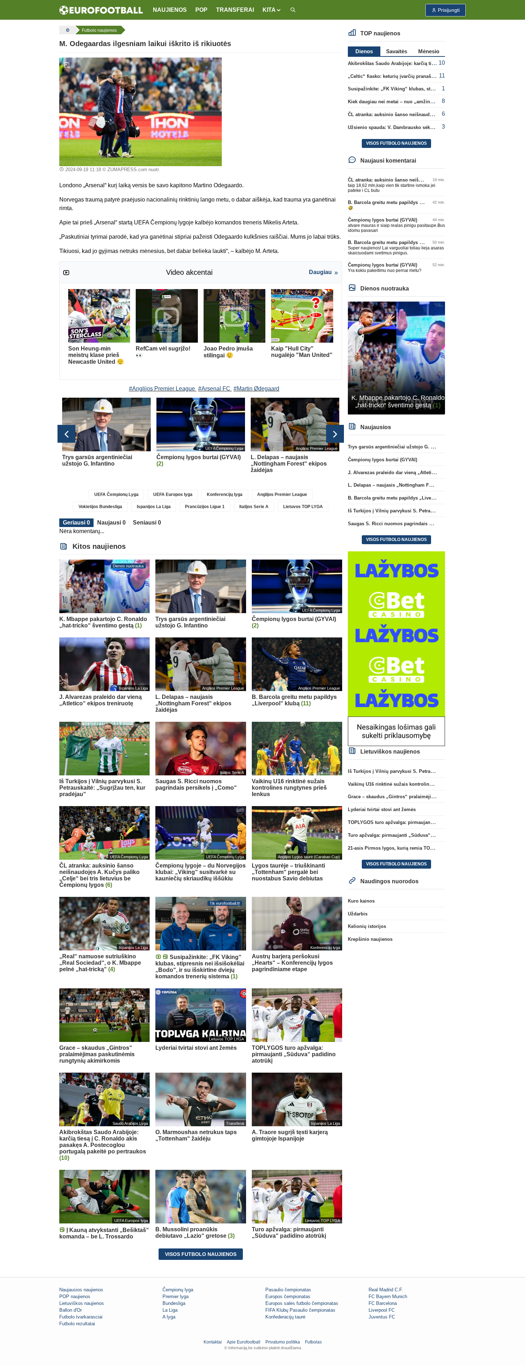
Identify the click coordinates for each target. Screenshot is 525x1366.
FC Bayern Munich (388, 1296)
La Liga (170, 1310)
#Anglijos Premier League (162, 389)
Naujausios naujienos (81, 1289)
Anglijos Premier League (282, 494)
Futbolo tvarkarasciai (80, 1317)
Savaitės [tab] (396, 51)
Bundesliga (173, 1303)
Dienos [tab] (364, 51)
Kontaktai (213, 1342)
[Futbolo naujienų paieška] (293, 10)
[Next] (335, 434)
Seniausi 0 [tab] (147, 523)
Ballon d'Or (70, 1310)
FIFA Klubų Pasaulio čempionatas (300, 1310)
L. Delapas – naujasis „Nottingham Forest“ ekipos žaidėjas (413, 485)
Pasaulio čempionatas (288, 1289)
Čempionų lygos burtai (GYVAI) (382, 220)
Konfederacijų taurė (285, 1317)
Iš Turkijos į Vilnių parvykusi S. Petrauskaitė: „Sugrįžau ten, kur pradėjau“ (430, 510)
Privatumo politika (282, 1342)
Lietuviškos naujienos (81, 1303)
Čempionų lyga (177, 1289)
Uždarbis (358, 914)
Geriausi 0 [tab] (76, 523)
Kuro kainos (361, 901)
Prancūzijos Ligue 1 (205, 506)
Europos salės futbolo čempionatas (301, 1303)
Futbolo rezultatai (77, 1323)
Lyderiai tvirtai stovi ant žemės (382, 809)
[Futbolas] (66, 30)
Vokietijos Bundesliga (100, 506)
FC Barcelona (383, 1303)
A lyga (168, 1317)
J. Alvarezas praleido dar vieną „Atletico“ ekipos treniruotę (413, 472)
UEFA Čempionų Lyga (116, 494)
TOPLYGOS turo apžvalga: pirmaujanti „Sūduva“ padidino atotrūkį (422, 822)
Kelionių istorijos (367, 926)
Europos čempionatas (287, 1296)
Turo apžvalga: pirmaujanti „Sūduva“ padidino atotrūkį (409, 835)
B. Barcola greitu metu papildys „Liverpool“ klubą (403, 202)
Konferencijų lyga (224, 494)
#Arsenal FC (214, 389)
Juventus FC (382, 1317)
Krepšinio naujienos (370, 939)
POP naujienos (74, 1296)
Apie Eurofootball (243, 1342)
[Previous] (66, 434)
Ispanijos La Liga (154, 506)
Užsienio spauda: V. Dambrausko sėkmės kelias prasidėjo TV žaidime (425, 127)
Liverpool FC (382, 1310)
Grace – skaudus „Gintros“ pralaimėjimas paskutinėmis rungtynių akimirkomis (435, 796)
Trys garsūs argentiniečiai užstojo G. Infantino (399, 446)
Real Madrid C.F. (386, 1289)
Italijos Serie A (254, 506)
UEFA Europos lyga (172, 494)
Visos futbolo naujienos (200, 1254)
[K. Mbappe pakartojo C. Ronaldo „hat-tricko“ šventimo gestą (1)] (396, 357)
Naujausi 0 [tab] (111, 523)
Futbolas (313, 1342)
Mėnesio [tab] (428, 51)
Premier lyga (175, 1296)
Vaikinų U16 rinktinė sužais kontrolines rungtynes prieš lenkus (417, 784)
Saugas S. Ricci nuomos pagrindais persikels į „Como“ (409, 523)
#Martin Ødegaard (256, 389)
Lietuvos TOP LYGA (303, 506)
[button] (272, 10)
